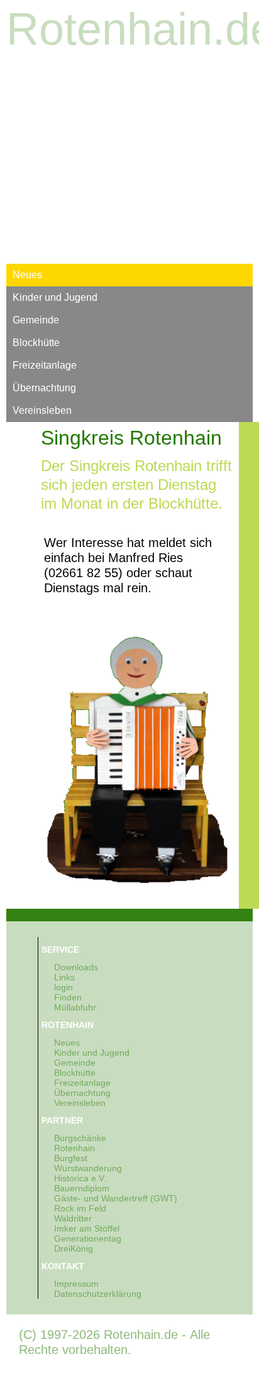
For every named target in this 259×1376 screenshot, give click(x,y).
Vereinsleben (42, 410)
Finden (68, 997)
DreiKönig (73, 1248)
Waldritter (73, 1218)
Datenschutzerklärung (97, 1294)
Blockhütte (36, 342)
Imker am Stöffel (86, 1228)
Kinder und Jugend (55, 297)
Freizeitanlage (45, 365)
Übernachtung (44, 387)
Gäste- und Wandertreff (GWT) (115, 1198)
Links (64, 977)
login (63, 987)
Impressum (76, 1284)
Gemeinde (36, 320)
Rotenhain (74, 1148)
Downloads (76, 967)
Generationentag (87, 1238)
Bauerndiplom (81, 1188)
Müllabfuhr (75, 1007)
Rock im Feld (80, 1208)
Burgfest (70, 1158)
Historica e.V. (80, 1178)
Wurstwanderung (88, 1168)
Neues (27, 274)
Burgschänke (80, 1138)
